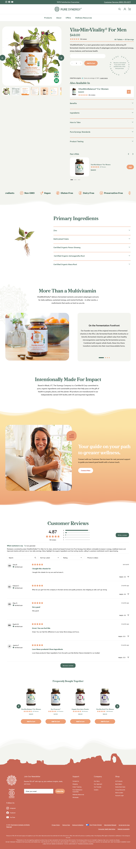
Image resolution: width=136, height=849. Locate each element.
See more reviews (68, 665)
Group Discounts (120, 790)
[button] (76, 530)
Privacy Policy (56, 825)
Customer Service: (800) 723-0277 (117, 2)
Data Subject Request (110, 825)
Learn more (104, 78)
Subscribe (59, 791)
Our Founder (97, 787)
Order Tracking (77, 787)
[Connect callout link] (38, 490)
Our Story (97, 781)
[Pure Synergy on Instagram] (6, 2)
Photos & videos (92, 558)
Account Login (119, 795)
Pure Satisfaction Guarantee (77, 791)
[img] (30, 545)
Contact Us (76, 781)
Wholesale (75, 797)
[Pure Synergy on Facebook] (9, 2)
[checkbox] (95, 557)
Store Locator (119, 792)
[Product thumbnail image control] (6, 91)
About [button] (58, 17)
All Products (118, 781)
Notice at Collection (77, 825)
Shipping (75, 784)
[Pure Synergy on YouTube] (12, 2)
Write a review (122, 535)
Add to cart (91, 63)
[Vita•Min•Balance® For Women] (129, 92)
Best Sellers (118, 784)
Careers (96, 790)
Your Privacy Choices (95, 825)
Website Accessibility (124, 829)
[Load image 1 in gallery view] (32, 56)
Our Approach (98, 784)
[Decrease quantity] (72, 63)
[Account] (124, 9)
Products (48, 17)
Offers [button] (68, 17)
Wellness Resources (83, 17)
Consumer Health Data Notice (106, 829)
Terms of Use (66, 825)
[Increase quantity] (81, 63)
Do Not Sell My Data (124, 825)
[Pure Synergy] (68, 9)
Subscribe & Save (120, 787)
